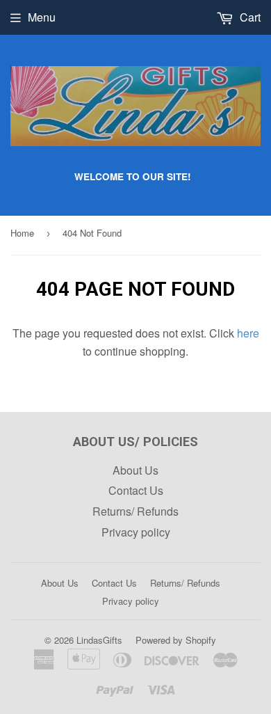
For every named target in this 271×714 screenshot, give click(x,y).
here (248, 333)
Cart (249, 17)
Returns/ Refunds (135, 511)
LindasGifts (99, 639)
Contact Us (135, 490)
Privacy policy (135, 532)
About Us (135, 470)
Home (22, 232)
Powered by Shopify (176, 639)
